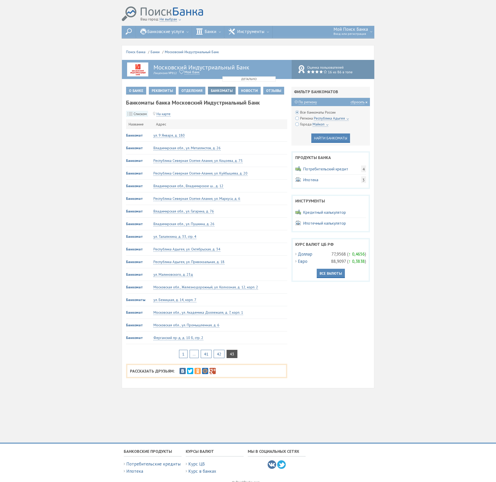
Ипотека (134, 471)
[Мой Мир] (205, 371)
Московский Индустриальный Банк (192, 52)
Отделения (192, 90)
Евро (302, 261)
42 (219, 354)
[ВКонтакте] (183, 371)
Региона (322, 118)
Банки (155, 52)
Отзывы (273, 90)
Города (312, 124)
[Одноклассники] (198, 371)
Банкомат (134, 135)
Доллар (305, 254)
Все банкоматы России (318, 112)
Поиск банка (135, 52)
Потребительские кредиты (153, 464)
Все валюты (331, 273)
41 (206, 354)
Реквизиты (162, 90)
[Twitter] (190, 371)
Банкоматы (135, 299)
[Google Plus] (213, 371)
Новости (249, 90)
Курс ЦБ (196, 464)
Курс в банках (202, 471)
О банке (136, 90)
